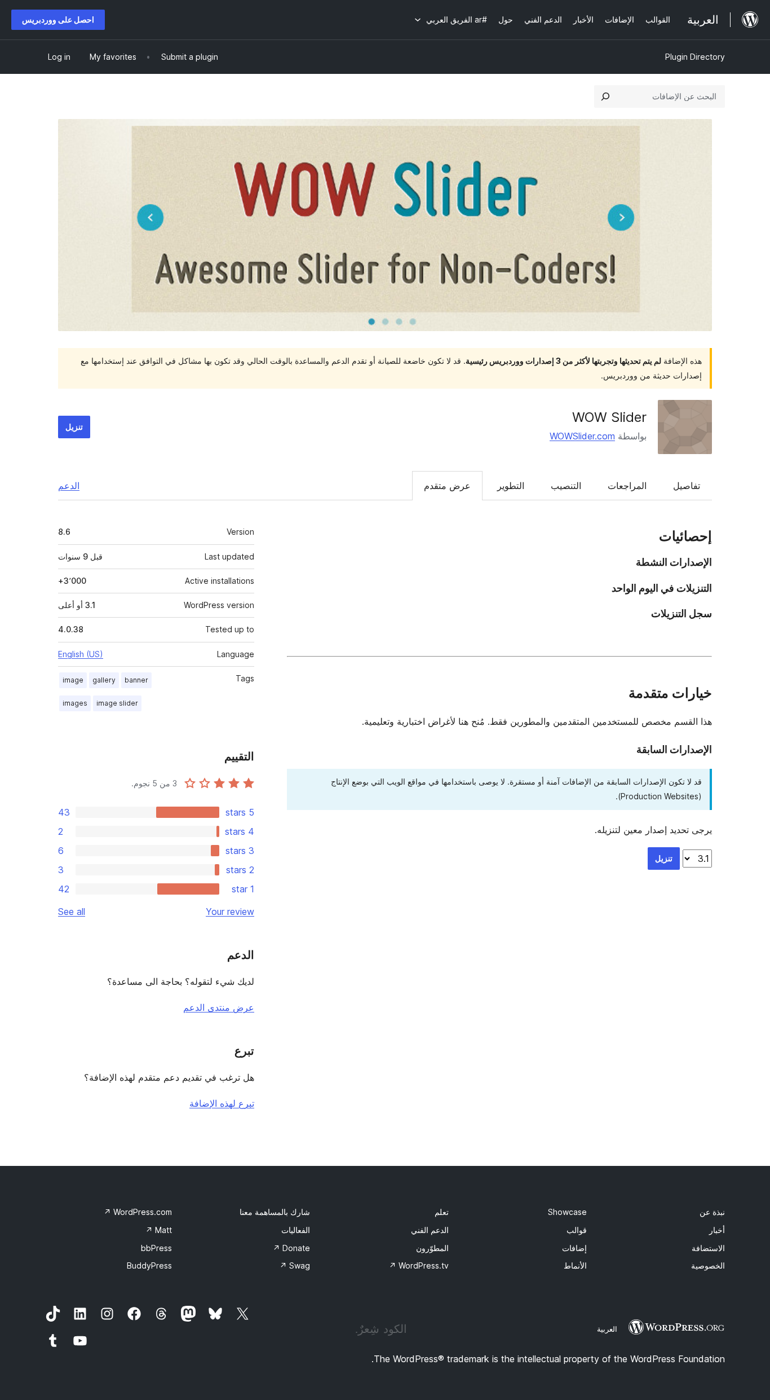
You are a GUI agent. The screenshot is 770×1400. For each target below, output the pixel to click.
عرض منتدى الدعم (218, 1007)
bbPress (156, 1248)
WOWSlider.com (582, 436)
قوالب (577, 1230)
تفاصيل (686, 485)
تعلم (442, 1212)
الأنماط (575, 1265)
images (75, 703)
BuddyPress (149, 1265)
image (73, 680)
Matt (158, 1230)
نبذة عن (712, 1212)
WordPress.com (138, 1212)
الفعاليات (295, 1230)
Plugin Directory (695, 56)
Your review (230, 911)
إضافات (574, 1248)
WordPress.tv (419, 1265)
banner (136, 680)
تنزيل (74, 427)
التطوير (510, 485)
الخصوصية (708, 1265)
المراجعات (627, 485)
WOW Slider (609, 417)
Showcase (567, 1212)
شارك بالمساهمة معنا (275, 1212)
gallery (104, 680)
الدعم (68, 485)
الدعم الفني (430, 1230)
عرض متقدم (447, 485)
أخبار (717, 1230)
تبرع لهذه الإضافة (221, 1103)
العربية (607, 1328)
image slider (117, 703)
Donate (291, 1248)
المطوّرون (432, 1248)
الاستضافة (708, 1248)
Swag (295, 1265)
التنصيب (566, 485)
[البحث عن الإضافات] (605, 96)
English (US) (80, 654)
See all (71, 911)
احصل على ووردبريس (58, 19)
